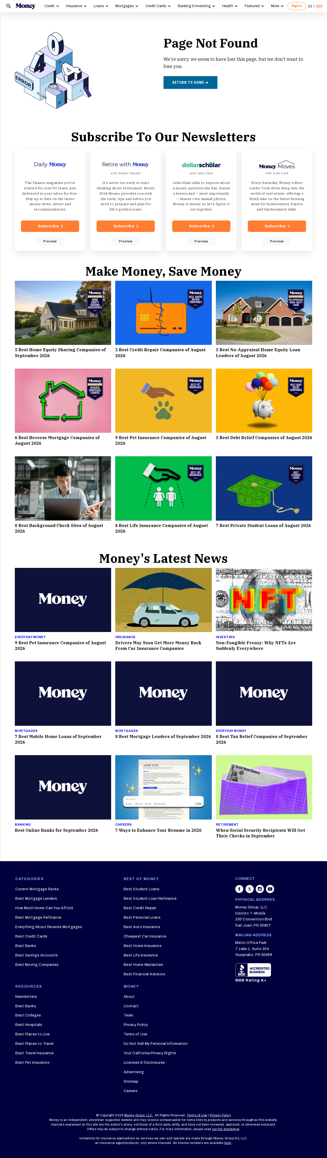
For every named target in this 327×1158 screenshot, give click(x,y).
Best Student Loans (142, 889)
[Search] (8, 6)
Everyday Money (30, 637)
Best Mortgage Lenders (36, 898)
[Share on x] (250, 889)
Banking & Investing (194, 6)
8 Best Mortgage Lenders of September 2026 (163, 736)
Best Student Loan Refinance (150, 898)
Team (128, 1015)
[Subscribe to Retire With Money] (125, 200)
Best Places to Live (32, 1034)
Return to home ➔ (190, 82)
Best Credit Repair (140, 908)
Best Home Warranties (143, 965)
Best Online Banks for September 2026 (56, 830)
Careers (123, 824)
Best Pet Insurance (32, 1063)
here (227, 1143)
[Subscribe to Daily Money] (50, 200)
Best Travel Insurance (34, 1053)
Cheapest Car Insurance (145, 936)
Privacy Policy (136, 1025)
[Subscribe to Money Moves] (277, 200)
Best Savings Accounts (36, 955)
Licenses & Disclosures (144, 1063)
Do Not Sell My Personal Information (156, 1044)
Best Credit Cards (31, 936)
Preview (50, 241)
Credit (49, 6)
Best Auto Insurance (142, 927)
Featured (252, 6)
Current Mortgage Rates (37, 889)
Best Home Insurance (143, 946)
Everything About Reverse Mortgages (48, 927)
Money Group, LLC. (138, 1115)
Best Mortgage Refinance (38, 917)
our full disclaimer (225, 1129)
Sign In (296, 6)
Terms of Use (135, 1034)
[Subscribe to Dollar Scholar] (201, 200)
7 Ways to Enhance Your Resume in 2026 (158, 830)
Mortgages (124, 6)
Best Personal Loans (142, 917)
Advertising (134, 1072)
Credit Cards (155, 6)
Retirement (227, 824)
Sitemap (131, 1081)
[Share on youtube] (270, 889)
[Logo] (25, 6)
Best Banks (25, 946)
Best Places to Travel (34, 1044)
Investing (225, 637)
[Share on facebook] (239, 889)
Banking (23, 824)
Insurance (74, 6)
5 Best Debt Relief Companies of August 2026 (264, 437)
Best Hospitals (28, 1025)
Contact (131, 1006)
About (129, 997)
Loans (99, 6)
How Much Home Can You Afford (44, 908)
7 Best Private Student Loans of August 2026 (263, 525)
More (275, 6)
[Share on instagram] (260, 889)
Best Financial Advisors (145, 974)
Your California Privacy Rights (150, 1053)
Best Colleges (28, 1015)
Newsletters (26, 997)
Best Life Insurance (141, 955)
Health (227, 6)
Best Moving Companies (37, 965)
